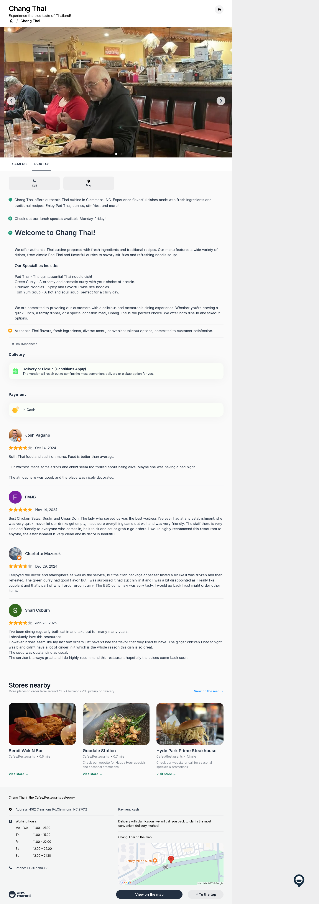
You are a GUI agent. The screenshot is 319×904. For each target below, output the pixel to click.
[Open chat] (299, 881)
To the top (207, 894)
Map (89, 185)
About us (41, 164)
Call (34, 185)
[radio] (116, 371)
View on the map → (209, 691)
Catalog (19, 164)
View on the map (149, 894)
